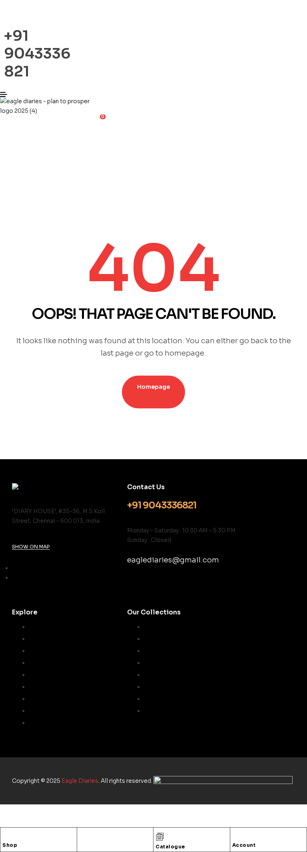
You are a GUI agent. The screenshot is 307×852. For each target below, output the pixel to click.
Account (244, 845)
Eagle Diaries (80, 780)
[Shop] (6, 836)
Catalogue (170, 847)
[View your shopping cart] (3, 120)
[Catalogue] (159, 836)
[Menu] (51, 94)
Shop (9, 845)
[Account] (236, 836)
